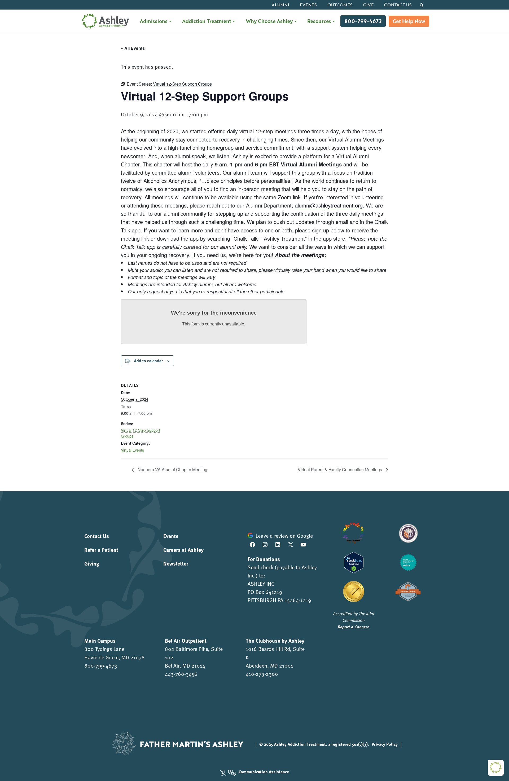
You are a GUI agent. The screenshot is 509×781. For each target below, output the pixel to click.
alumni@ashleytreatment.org (329, 205)
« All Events (133, 48)
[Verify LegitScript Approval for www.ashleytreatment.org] (353, 561)
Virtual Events (132, 450)
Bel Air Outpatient (186, 640)
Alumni (280, 5)
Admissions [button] (154, 21)
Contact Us (398, 5)
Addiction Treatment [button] (206, 21)
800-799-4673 (363, 21)
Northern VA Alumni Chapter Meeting (172, 469)
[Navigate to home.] (104, 21)
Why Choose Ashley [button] (269, 21)
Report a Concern (354, 627)
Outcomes (340, 5)
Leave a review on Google (284, 535)
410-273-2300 (262, 673)
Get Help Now (409, 21)
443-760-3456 (181, 673)
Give (368, 5)
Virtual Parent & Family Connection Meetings (340, 469)
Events (308, 5)
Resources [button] (319, 21)
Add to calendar (148, 360)
